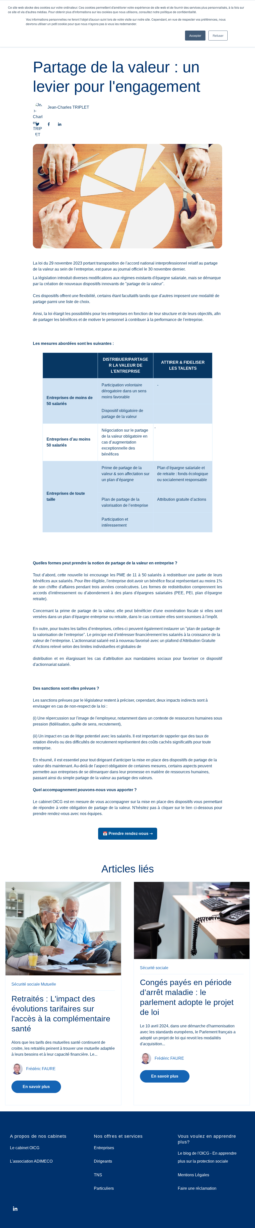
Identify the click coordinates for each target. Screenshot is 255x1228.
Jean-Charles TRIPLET (68, 107)
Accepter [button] (195, 35)
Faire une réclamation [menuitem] (197, 1188)
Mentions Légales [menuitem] (193, 1175)
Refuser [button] (218, 35)
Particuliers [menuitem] (104, 1188)
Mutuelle (48, 984)
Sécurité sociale (25, 984)
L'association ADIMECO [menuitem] (31, 1161)
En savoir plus (36, 1087)
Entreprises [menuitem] (104, 1148)
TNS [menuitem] (98, 1175)
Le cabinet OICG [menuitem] (24, 1148)
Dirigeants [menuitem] (103, 1161)
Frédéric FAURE (41, 1068)
